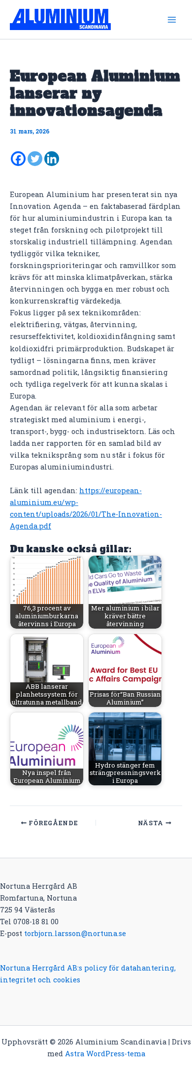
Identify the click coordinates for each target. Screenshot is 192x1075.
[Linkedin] (51, 158)
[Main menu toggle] (171, 19)
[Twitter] (35, 158)
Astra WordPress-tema (105, 1053)
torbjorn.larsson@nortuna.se (75, 933)
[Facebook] (18, 158)
